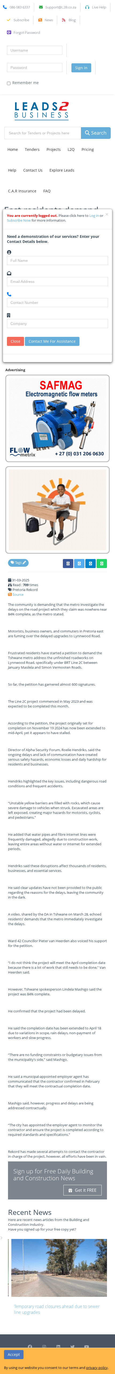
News (49, 20)
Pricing (88, 149)
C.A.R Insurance (22, 190)
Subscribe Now (19, 220)
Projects (54, 149)
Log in (94, 215)
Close (15, 341)
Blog (72, 20)
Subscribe (21, 20)
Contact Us (33, 170)
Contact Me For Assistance (52, 341)
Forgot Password (27, 32)
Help (12, 170)
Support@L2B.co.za (60, 7)
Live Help (99, 7)
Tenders (32, 149)
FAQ (47, 190)
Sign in (81, 67)
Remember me (25, 83)
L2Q (71, 149)
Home (12, 149)
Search (98, 133)
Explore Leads (61, 170)
